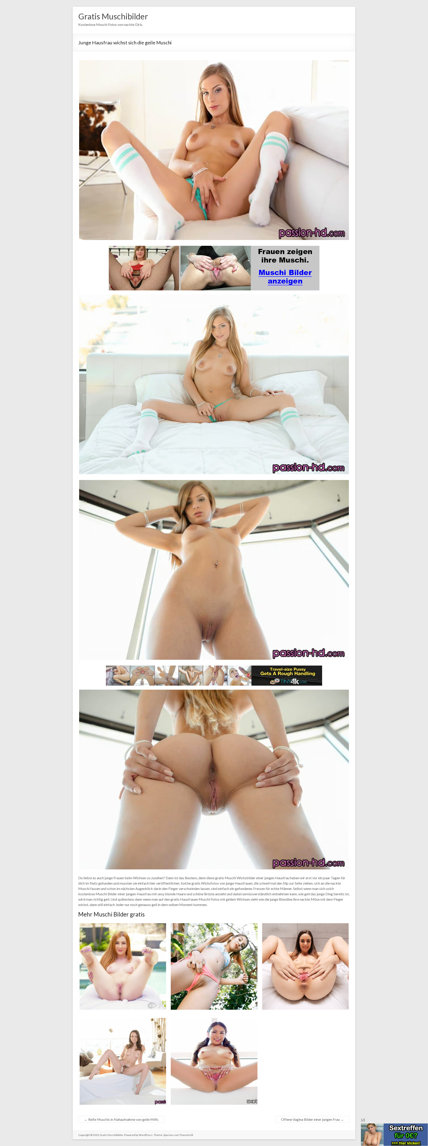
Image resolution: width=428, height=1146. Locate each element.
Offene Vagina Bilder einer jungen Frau (312, 1119)
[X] (362, 1119)
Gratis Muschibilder (113, 16)
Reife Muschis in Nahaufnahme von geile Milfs (121, 1119)
